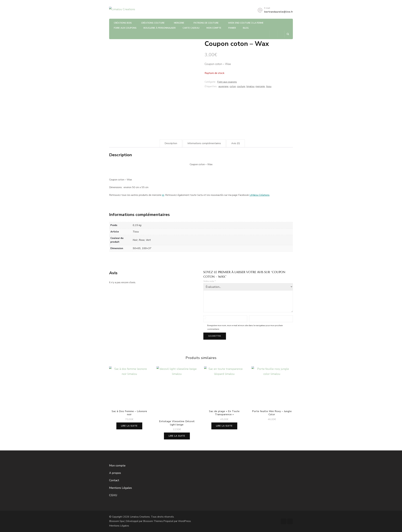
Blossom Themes (153, 521)
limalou (250, 86)
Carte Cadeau (191, 27)
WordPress (184, 521)
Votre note (209, 281)
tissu (268, 86)
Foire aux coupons (125, 27)
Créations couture (153, 22)
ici (163, 195)
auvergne (223, 86)
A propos (115, 473)
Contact (114, 480)
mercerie (260, 86)
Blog (246, 27)
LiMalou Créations (259, 195)
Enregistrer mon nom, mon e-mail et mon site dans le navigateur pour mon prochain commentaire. (245, 327)
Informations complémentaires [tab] (204, 143)
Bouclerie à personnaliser (160, 27)
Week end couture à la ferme (245, 22)
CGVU (113, 495)
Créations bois (123, 22)
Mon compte (213, 27)
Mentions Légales (120, 488)
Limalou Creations (140, 516)
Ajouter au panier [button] (272, 387)
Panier (232, 27)
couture (241, 86)
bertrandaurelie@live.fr (278, 12)
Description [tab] (171, 143)
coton (233, 86)
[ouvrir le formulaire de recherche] (287, 34)
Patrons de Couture (206, 22)
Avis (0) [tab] (235, 143)
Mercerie (179, 22)
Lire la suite (129, 425)
